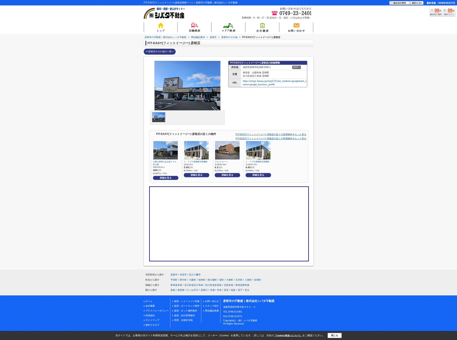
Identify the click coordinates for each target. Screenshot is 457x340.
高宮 (226, 290)
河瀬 (212, 290)
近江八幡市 (195, 274)
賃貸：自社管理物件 (184, 315)
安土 (247, 290)
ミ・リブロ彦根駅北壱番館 (195, 162)
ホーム (148, 301)
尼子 (240, 290)
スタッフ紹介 (212, 306)
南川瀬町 (212, 279)
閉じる (334, 335)
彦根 (172, 290)
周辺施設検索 (212, 310)
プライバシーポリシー (157, 310)
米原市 (183, 274)
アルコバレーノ (221, 162)
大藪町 (192, 279)
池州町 (201, 279)
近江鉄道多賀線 (213, 285)
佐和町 (257, 279)
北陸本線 (228, 285)
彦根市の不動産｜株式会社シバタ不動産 (249, 300)
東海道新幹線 (242, 285)
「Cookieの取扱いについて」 (288, 335)
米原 (219, 290)
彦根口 (204, 290)
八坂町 (248, 279)
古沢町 (238, 279)
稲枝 (233, 290)
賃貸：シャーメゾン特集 (187, 301)
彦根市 (173, 274)
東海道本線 (176, 285)
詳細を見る (166, 177)
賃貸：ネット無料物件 (185, 310)
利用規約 (150, 315)
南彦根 (180, 290)
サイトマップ (152, 320)
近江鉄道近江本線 (193, 285)
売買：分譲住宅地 (183, 320)
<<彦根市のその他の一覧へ (159, 51)
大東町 (229, 279)
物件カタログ (152, 325)
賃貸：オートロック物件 (187, 306)
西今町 (183, 279)
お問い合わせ (212, 301)
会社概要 (150, 306)
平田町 (173, 279)
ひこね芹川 (192, 290)
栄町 (221, 279)
